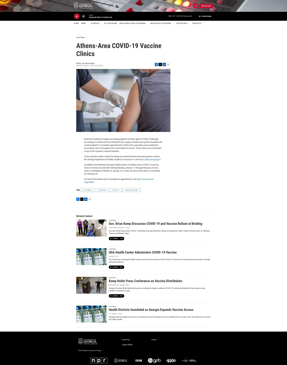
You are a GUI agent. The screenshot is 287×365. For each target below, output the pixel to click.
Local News (80, 37)
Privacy (154, 340)
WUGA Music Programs (160, 23)
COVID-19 (115, 190)
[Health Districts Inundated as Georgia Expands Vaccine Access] (91, 314)
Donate (207, 6)
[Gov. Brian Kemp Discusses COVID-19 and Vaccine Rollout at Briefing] (91, 228)
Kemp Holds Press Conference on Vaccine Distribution (145, 281)
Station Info (182, 23)
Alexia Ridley (113, 227)
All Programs (110, 23)
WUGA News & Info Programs (132, 23)
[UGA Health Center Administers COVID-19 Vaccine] (91, 256)
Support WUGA (127, 345)
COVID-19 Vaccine (131, 190)
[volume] (83, 16)
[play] (77, 16)
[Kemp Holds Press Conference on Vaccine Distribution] (91, 285)
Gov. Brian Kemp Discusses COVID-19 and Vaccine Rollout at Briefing (155, 224)
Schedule (95, 23)
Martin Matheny (114, 285)
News (83, 23)
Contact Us (126, 340)
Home (76, 23)
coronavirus (102, 190)
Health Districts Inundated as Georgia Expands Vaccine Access (151, 310)
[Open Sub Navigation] (88, 23)
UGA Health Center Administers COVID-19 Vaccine (143, 252)
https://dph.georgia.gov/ (150, 159)
